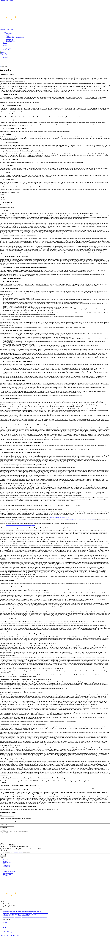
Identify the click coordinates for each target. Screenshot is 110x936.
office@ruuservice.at (8, 874)
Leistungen (5, 32)
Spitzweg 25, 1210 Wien (9, 871)
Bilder (1, 843)
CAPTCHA (3, 854)
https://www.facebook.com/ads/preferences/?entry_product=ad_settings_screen (76, 519)
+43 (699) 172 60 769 (8, 48)
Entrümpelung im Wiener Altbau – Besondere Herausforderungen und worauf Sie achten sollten (25, 913)
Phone (1, 815)
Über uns (5, 43)
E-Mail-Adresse (4, 824)
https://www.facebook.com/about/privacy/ (59, 517)
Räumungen (9, 33)
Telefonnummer (3, 827)
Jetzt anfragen (6, 49)
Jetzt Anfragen (3, 53)
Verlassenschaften (10, 40)
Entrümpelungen (10, 36)
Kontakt (5, 45)
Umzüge (8, 35)
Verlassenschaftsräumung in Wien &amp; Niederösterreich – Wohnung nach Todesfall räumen (25, 917)
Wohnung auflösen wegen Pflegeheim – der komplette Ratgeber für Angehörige (22, 911)
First (16, 821)
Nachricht (2, 830)
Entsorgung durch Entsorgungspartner (15, 37)
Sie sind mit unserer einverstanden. (16, 852)
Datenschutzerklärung (18, 852)
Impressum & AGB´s (8, 932)
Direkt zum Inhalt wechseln (6, 0)
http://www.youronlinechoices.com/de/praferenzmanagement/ (20, 525)
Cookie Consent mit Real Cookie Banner (9, 935)
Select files (11, 844)
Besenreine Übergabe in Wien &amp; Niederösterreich (16, 915)
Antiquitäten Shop (10, 41)
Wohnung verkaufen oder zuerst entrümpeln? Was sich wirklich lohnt (19, 914)
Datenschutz (6, 931)
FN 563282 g (6, 875)
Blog (4, 44)
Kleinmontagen (9, 39)
